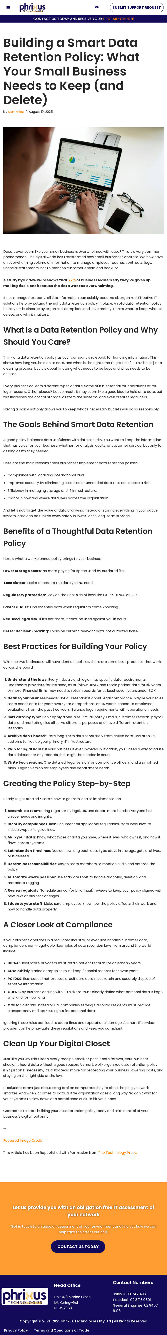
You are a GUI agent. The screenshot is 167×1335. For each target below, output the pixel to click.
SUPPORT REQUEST (137, 7)
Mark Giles (16, 112)
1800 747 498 (134, 1294)
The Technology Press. (117, 1152)
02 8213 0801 (140, 1299)
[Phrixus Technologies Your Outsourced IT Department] (33, 7)
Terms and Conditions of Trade (61, 1330)
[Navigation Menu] (8, 7)
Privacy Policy (16, 1330)
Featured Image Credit (22, 1140)
